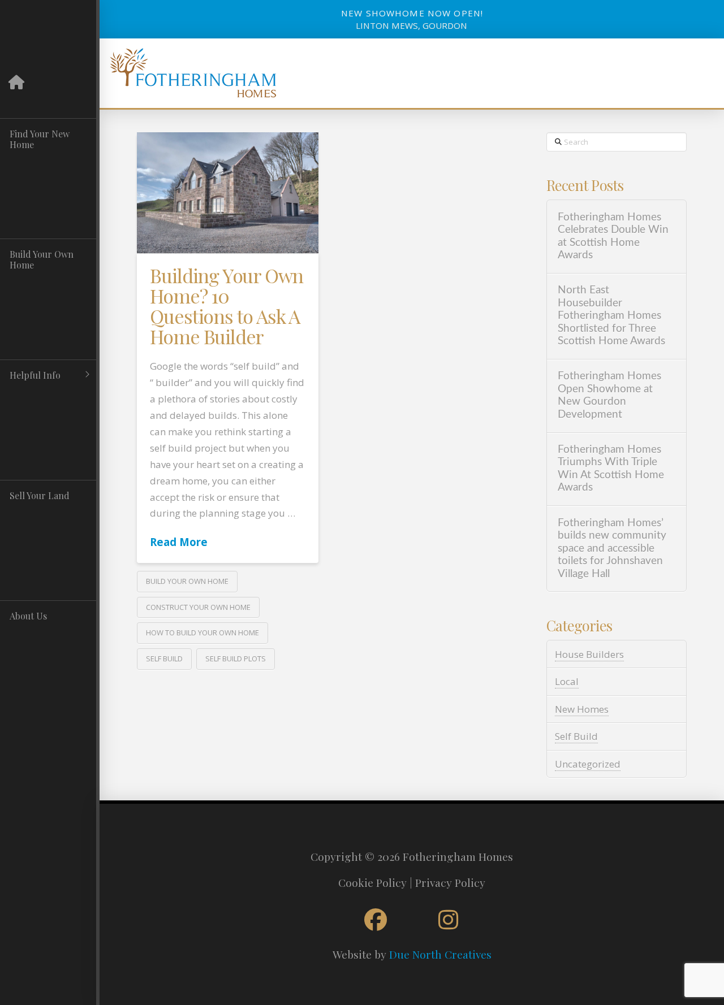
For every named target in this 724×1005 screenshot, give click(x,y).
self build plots (235, 658)
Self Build (576, 736)
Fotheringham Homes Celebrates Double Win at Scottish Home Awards (613, 236)
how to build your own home (202, 632)
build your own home (187, 581)
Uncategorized (587, 763)
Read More (179, 542)
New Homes (582, 709)
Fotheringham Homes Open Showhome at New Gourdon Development (609, 395)
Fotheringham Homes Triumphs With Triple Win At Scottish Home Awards (611, 468)
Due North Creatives (440, 954)
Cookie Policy (372, 882)
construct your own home (198, 607)
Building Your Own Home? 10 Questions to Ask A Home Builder (226, 305)
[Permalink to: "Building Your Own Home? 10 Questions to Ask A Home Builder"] (227, 192)
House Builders (589, 654)
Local (567, 681)
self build (164, 658)
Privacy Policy (450, 882)
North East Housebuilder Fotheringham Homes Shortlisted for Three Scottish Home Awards (611, 315)
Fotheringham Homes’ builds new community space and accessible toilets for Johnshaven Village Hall (612, 548)
